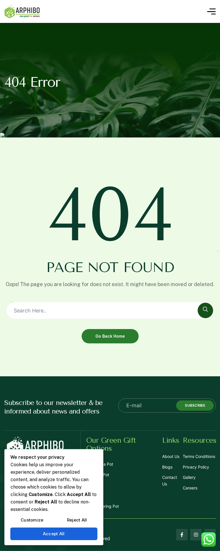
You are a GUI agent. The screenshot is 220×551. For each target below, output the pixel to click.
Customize (32, 520)
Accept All (54, 533)
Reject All (77, 520)
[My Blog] (22, 11)
